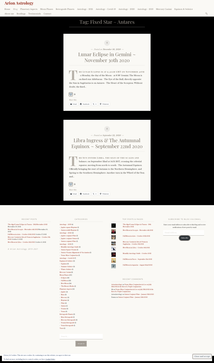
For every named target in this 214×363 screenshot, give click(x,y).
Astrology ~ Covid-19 (106, 9)
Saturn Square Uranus (68, 250)
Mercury (64, 297)
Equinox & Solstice (183, 9)
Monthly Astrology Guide (69, 247)
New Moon (65, 283)
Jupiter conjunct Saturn (69, 238)
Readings (21, 14)
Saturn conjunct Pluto (68, 241)
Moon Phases (46, 9)
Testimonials (34, 14)
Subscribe (184, 238)
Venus (63, 311)
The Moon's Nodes (67, 286)
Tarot (62, 328)
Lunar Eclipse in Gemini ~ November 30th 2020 (107, 57)
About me (9, 14)
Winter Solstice (66, 269)
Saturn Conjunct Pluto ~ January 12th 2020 (139, 294)
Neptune (64, 300)
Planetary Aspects (28, 9)
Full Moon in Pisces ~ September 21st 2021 (137, 259)
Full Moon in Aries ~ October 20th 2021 (21, 234)
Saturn (63, 306)
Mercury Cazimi (164, 9)
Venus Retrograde (67, 325)
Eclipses (64, 278)
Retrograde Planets (65, 9)
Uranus (63, 309)
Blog (15, 9)
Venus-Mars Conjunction (69, 255)
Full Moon (64, 280)
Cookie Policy (50, 359)
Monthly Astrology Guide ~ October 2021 (137, 253)
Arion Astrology (19, 3)
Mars (63, 294)
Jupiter (63, 292)
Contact (47, 14)
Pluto (63, 303)
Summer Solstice (67, 266)
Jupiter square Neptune (69, 227)
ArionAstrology (116, 284)
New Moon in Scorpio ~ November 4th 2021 (23, 229)
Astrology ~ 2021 (85, 9)
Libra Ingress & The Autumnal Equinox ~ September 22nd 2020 (107, 143)
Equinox (64, 264)
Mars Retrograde (67, 317)
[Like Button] (70, 94)
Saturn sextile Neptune (69, 230)
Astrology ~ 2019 (145, 9)
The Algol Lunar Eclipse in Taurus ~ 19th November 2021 (27, 224)
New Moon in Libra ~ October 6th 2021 (21, 242)
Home (7, 9)
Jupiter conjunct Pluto (68, 236)
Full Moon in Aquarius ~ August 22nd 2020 (137, 265)
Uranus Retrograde (67, 323)
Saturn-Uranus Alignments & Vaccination (75, 252)
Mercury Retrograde (68, 320)
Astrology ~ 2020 (126, 9)
